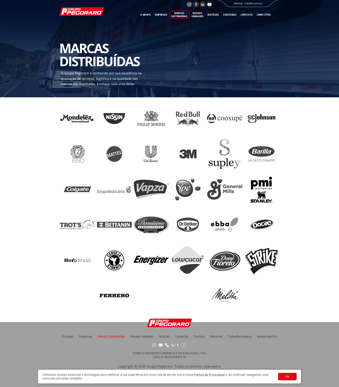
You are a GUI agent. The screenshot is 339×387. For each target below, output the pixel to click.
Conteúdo (181, 336)
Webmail (238, 3)
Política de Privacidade (209, 375)
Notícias (164, 336)
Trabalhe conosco (253, 3)
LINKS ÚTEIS (264, 14)
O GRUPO (145, 14)
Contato (199, 336)
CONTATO (246, 14)
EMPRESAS (161, 14)
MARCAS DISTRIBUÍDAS (179, 14)
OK (287, 376)
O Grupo (68, 336)
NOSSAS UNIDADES (197, 14)
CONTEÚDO (229, 14)
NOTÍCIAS (213, 14)
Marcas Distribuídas (111, 336)
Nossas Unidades (141, 336)
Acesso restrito (267, 336)
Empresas (85, 336)
